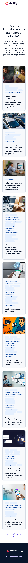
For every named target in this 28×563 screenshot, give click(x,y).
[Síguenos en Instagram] (16, 556)
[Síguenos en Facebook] (7, 556)
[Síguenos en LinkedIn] (12, 556)
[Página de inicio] (11, 3)
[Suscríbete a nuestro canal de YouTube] (20, 556)
